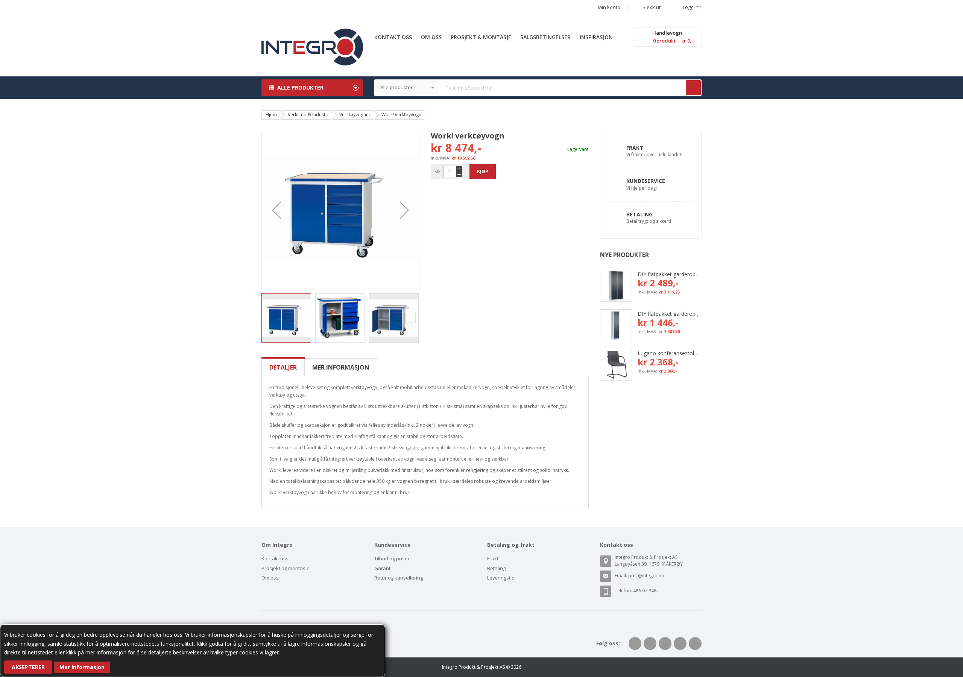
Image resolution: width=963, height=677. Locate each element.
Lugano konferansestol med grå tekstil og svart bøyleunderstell (670, 353)
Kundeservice (645, 180)
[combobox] (538, 87)
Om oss (270, 577)
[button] (276, 210)
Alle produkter (300, 87)
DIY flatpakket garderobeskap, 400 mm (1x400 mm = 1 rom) (670, 313)
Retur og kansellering (398, 577)
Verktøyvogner (355, 114)
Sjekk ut (651, 7)
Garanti (383, 568)
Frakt (634, 147)
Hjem (271, 114)
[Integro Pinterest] (680, 643)
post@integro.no (646, 575)
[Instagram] (695, 643)
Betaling (639, 214)
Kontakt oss (275, 558)
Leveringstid (501, 577)
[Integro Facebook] (635, 643)
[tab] (283, 367)
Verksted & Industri (308, 114)
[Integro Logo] (312, 34)
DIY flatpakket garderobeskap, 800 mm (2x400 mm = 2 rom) (670, 274)
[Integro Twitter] (650, 643)
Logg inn (692, 7)
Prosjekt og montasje (285, 568)
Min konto (609, 7)
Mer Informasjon (82, 667)
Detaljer (283, 367)
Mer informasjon (340, 367)
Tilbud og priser (392, 558)
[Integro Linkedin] (665, 643)
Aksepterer (28, 667)
